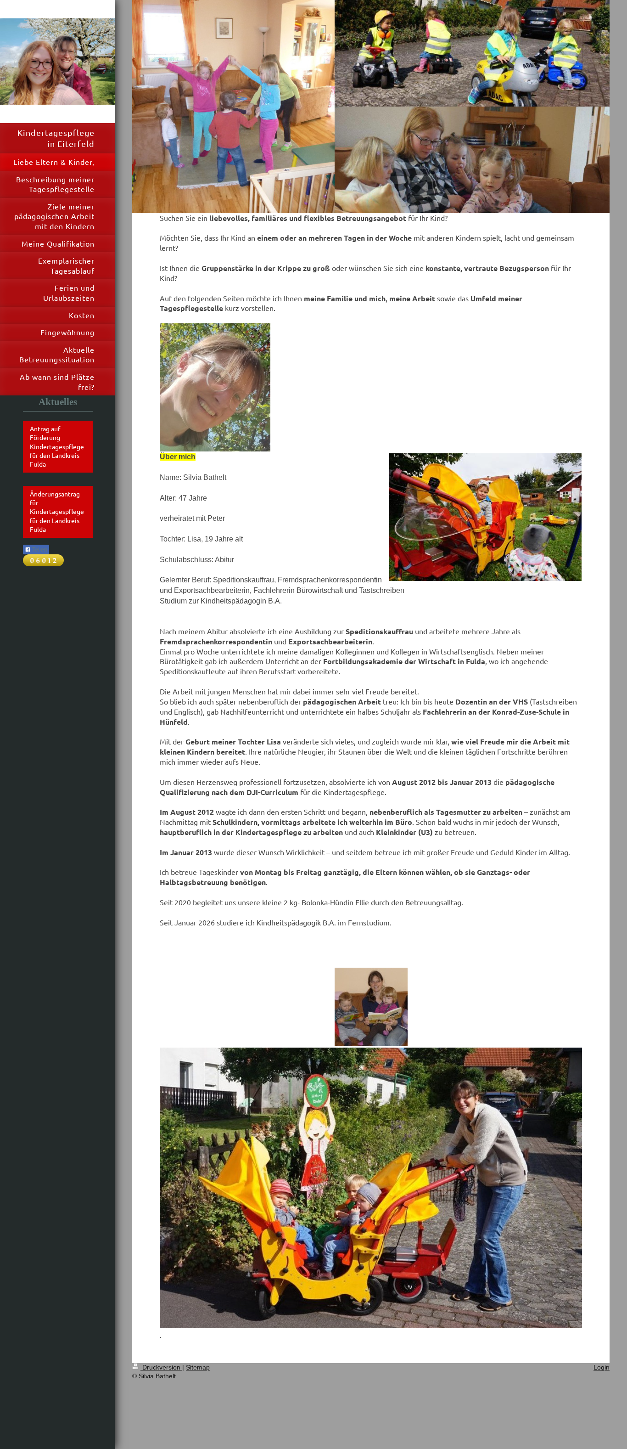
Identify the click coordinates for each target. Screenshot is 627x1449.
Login (601, 1367)
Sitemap (198, 1367)
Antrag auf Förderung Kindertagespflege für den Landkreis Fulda (57, 446)
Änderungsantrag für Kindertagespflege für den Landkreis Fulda (57, 512)
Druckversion (161, 1367)
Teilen (39, 550)
